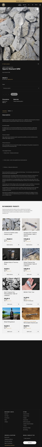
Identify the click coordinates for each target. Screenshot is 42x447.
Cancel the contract (9, 445)
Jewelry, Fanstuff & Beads (7, 67)
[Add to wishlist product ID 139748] (18, 274)
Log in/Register (19, 5)
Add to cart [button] (29, 274)
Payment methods (8, 441)
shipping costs (10, 79)
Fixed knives (25, 419)
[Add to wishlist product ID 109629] (18, 244)
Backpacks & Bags (26, 427)
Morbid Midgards (20, 1)
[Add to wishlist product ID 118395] (38, 64)
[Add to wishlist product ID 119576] (38, 331)
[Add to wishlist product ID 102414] (18, 331)
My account (7, 437)
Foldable (25, 417)
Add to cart (14, 94)
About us (6, 413)
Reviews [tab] (10, 110)
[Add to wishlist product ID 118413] (38, 244)
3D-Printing (25, 429)
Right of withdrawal (8, 443)
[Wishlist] (32, 4)
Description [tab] (5, 110)
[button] (36, 4)
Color (3, 84)
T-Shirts (25, 425)
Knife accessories (26, 421)
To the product (29, 304)
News (6, 419)
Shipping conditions (9, 439)
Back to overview (7, 63)
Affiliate (6, 421)
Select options (10, 244)
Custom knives (26, 413)
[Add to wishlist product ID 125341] (38, 274)
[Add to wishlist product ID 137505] (38, 304)
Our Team (7, 415)
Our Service (7, 417)
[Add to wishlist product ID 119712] (18, 304)
